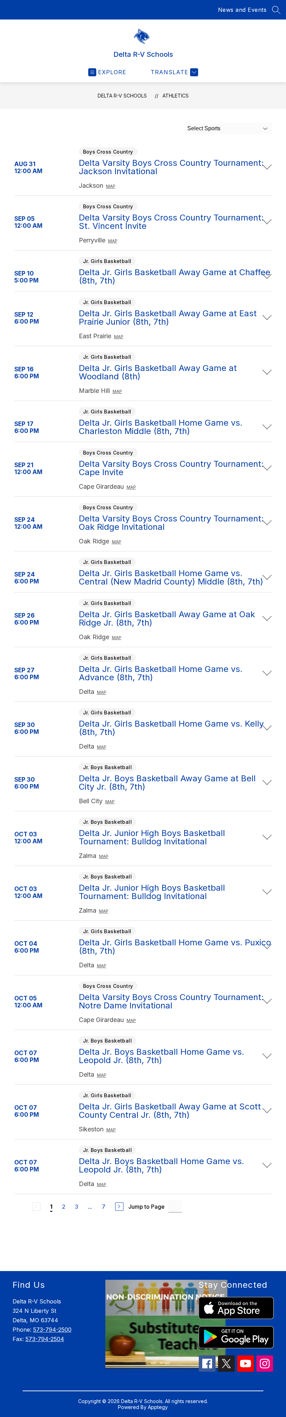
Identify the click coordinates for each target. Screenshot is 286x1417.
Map (110, 186)
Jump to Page (146, 1206)
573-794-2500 (52, 1329)
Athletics (176, 96)
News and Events (242, 9)
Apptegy (158, 1407)
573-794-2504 (44, 1338)
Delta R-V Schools (122, 96)
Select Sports (203, 128)
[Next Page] (119, 1206)
